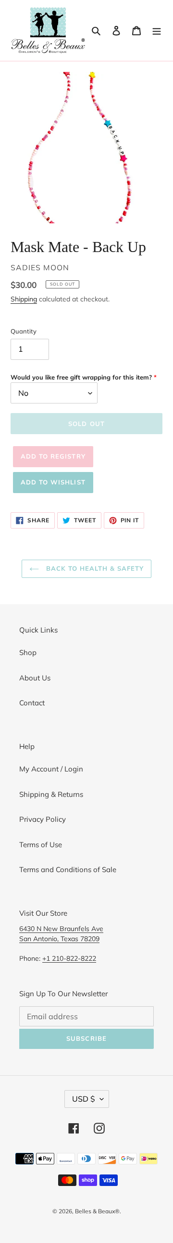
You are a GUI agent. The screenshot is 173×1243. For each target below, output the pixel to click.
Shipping (24, 299)
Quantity (24, 331)
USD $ (83, 1099)
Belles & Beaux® (97, 1211)
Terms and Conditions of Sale (67, 869)
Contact (32, 702)
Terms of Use (40, 844)
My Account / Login (51, 768)
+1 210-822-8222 (69, 958)
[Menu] (157, 30)
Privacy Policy (42, 819)
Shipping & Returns (51, 794)
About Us (34, 677)
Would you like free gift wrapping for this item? (81, 377)
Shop (28, 652)
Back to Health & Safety (94, 568)
